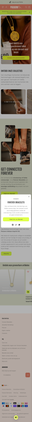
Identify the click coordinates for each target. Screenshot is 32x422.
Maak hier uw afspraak (16, 219)
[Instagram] (13, 225)
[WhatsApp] (19, 225)
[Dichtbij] (28, 196)
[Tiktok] (16, 225)
